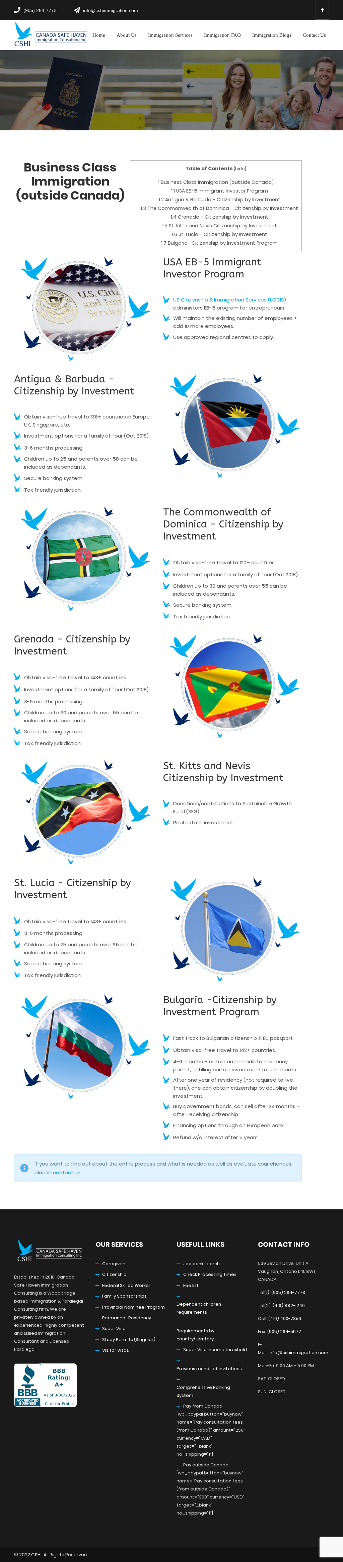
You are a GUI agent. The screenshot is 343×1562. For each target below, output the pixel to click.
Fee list (191, 1285)
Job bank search (201, 1263)
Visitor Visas (115, 1350)
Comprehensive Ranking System (203, 1391)
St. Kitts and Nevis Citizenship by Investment (219, 225)
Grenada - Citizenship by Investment (219, 217)
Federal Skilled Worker (126, 1285)
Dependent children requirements (199, 1308)
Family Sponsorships (124, 1296)
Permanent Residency (126, 1318)
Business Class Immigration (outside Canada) (216, 182)
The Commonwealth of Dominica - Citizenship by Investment (219, 208)
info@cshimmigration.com (110, 10)
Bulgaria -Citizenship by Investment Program (219, 243)
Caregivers (114, 1263)
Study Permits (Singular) (128, 1339)
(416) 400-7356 (284, 1318)
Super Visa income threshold (215, 1349)
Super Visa (114, 1328)
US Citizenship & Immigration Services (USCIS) (229, 299)
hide (240, 168)
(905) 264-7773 (40, 10)
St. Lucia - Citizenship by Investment (219, 234)
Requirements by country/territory (195, 1335)
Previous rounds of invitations (209, 1368)
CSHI (36, 1554)
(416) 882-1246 (289, 1305)
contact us (66, 1172)
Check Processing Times (209, 1274)
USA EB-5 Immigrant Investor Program (219, 191)
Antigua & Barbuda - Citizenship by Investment (219, 199)
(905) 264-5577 (284, 1331)
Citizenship (114, 1274)
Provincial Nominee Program (133, 1307)
